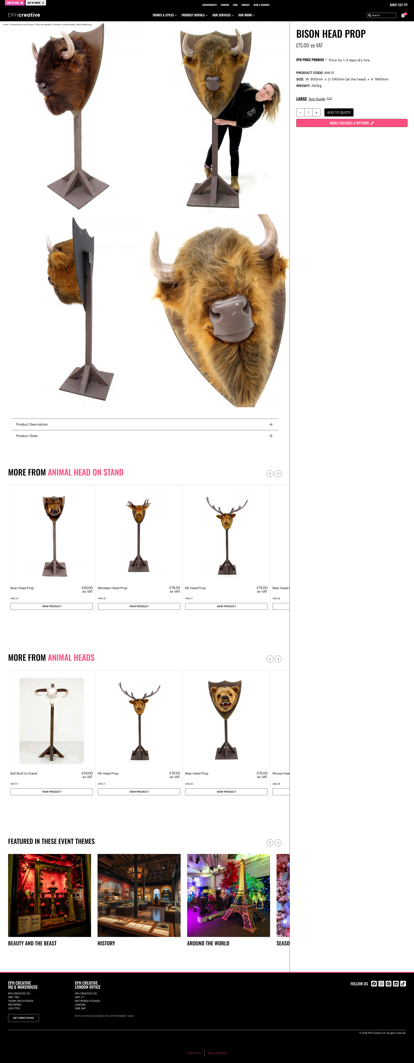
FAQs (235, 4)
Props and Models (43, 24)
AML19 (276, 784)
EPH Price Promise (310, 59)
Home (6, 24)
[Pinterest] (388, 983)
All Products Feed (375, 997)
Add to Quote (339, 112)
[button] (270, 473)
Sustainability (209, 4)
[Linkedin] (396, 983)
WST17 (14, 784)
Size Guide (317, 99)
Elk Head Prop (195, 588)
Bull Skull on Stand (24, 773)
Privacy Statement (217, 1053)
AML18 (276, 598)
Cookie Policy (194, 1053)
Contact (245, 4)
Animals (57, 24)
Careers (225, 4)
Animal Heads (68, 24)
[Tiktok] (403, 983)
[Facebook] (374, 983)
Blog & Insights (261, 4)
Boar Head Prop (22, 588)
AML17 (189, 598)
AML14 (14, 598)
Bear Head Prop (284, 588)
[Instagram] (381, 983)
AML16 (102, 598)
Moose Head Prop (285, 773)
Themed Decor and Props (21, 24)
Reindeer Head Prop (112, 588)
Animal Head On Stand (86, 472)
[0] (402, 15)
